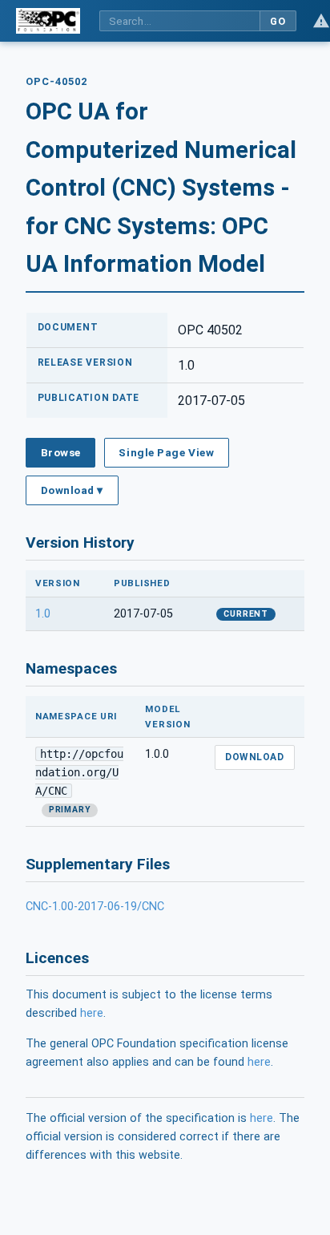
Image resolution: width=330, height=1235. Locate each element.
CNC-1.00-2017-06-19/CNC (95, 906)
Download (254, 757)
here (91, 1013)
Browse (61, 452)
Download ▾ (72, 490)
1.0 (42, 614)
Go (277, 21)
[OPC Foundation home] (48, 21)
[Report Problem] (321, 21)
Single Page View (166, 452)
